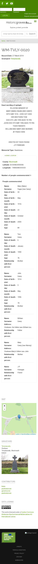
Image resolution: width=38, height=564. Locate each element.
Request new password (31, 16)
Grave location (11, 155)
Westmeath (13, 162)
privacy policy (19, 553)
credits (19, 546)
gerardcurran (6, 491)
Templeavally (15, 59)
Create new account (30, 13)
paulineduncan (6, 489)
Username (3, 12)
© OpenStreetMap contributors (28, 434)
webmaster (19, 560)
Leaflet (17, 434)
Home (3, 41)
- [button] (4, 409)
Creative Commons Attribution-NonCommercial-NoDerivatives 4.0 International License (18, 514)
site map (19, 556)
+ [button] (4, 405)
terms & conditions (19, 550)
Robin (3, 486)
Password (16, 12)
